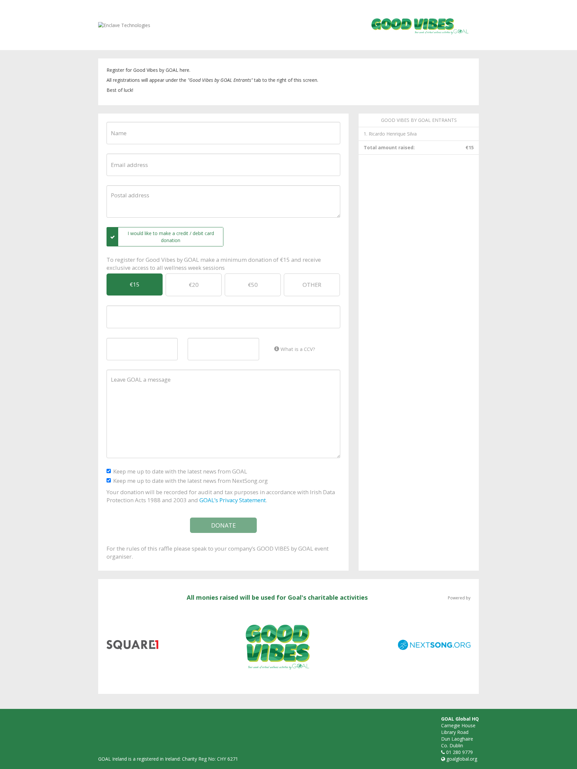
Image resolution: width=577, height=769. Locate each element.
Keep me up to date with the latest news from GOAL (180, 471)
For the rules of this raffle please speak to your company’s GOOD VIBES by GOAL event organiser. (218, 552)
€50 (253, 285)
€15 (135, 284)
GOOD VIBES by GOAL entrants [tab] (419, 120)
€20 (194, 285)
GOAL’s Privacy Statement (232, 500)
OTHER (312, 285)
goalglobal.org (461, 759)
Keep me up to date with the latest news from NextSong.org (190, 481)
